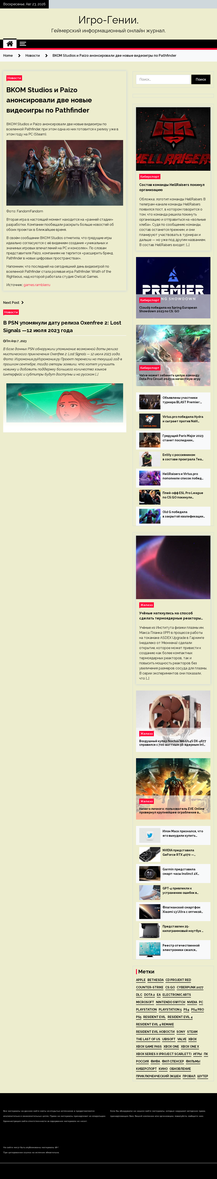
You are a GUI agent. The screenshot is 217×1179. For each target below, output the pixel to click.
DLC (139, 994)
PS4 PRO (197, 1009)
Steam (192, 1031)
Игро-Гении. (108, 20)
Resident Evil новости (155, 1031)
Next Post (11, 303)
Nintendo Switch (170, 1002)
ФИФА (155, 1061)
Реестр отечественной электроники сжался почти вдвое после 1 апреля (181, 948)
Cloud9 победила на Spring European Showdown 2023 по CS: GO (168, 309)
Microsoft (145, 1002)
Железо (146, 605)
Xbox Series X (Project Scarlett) (163, 1054)
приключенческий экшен (158, 1076)
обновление (180, 1068)
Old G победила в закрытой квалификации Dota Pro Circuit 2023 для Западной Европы (183, 514)
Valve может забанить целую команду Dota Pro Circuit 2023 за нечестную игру (169, 377)
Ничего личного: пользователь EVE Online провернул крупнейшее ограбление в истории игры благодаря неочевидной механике (171, 810)
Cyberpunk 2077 (190, 987)
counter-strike (149, 987)
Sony (181, 1031)
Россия (142, 1061)
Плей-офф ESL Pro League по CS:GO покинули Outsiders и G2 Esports (183, 495)
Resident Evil (154, 1017)
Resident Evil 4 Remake (155, 1024)
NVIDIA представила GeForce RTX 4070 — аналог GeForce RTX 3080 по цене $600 (182, 853)
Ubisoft (168, 1039)
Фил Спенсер (173, 1061)
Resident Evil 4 (180, 1017)
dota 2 (149, 994)
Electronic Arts (177, 994)
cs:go (170, 987)
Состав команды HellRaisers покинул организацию (171, 187)
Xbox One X (190, 1046)
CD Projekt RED (178, 980)
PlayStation (146, 1009)
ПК (206, 1054)
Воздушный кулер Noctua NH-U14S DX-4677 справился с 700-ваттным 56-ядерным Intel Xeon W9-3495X (173, 743)
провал (189, 1076)
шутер (202, 1076)
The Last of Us (148, 1039)
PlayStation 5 (170, 1009)
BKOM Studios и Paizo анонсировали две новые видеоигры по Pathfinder (49, 100)
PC (201, 1002)
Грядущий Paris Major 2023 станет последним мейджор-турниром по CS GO (183, 438)
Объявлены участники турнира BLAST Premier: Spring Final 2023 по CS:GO (183, 400)
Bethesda (155, 980)
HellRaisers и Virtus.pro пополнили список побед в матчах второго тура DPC (183, 476)
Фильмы (193, 1061)
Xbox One (171, 1046)
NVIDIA (192, 1002)
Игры (197, 1054)
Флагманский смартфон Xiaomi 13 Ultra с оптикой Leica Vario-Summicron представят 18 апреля (182, 910)
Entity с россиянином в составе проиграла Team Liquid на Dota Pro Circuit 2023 (184, 457)
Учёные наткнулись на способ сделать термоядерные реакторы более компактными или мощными (170, 616)
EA (159, 994)
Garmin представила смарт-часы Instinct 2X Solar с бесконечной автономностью (180, 872)
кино (163, 1068)
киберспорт (146, 1068)
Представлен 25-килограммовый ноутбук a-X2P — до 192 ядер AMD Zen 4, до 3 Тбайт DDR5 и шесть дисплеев (184, 929)
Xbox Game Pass (149, 1046)
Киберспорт (149, 176)
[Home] (10, 44)
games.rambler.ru (37, 285)
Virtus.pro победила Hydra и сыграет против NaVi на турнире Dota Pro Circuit (183, 419)
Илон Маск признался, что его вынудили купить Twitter (183, 834)
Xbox (192, 1039)
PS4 (186, 1009)
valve (181, 1039)
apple (141, 980)
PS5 (138, 1017)
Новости (14, 78)
